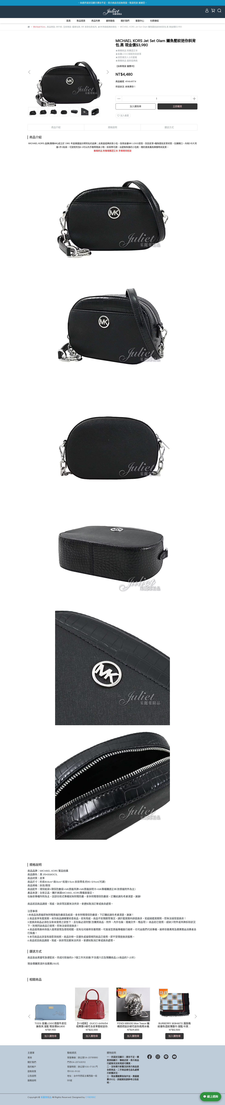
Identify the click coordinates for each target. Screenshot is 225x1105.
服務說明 (32, 1080)
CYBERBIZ (90, 1097)
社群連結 (154, 20)
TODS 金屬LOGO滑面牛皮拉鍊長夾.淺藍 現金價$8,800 (50, 1025)
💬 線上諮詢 (210, 1096)
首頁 (68, 20)
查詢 (30, 1057)
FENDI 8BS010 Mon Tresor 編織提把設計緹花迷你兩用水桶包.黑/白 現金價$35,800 (133, 1025)
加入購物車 (135, 106)
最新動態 (110, 20)
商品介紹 (55, 127)
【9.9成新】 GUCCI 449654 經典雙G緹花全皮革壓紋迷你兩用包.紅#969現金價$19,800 (92, 1025)
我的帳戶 (32, 1066)
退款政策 (32, 1071)
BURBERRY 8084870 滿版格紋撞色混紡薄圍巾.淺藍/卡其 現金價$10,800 (174, 1025)
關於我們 (125, 20)
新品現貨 (81, 20)
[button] (107, 72)
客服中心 (139, 20)
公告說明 (32, 1076)
